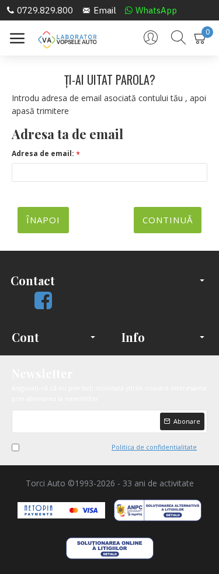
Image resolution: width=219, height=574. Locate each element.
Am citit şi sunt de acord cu (110, 446)
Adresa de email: (43, 153)
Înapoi (43, 220)
